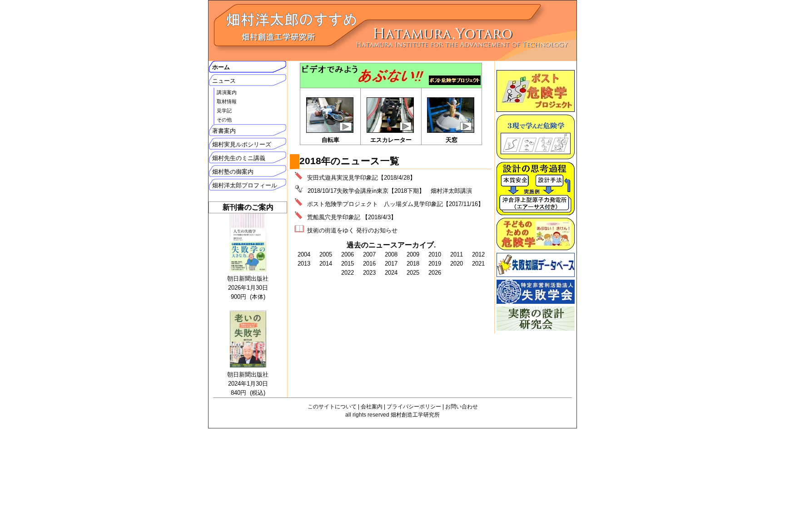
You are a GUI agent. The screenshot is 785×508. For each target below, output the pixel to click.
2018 (413, 263)
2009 (413, 254)
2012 (478, 254)
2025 (413, 272)
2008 (391, 254)
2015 (347, 263)
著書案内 (224, 130)
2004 (304, 254)
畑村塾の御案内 (232, 171)
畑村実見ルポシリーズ (241, 144)
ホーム (221, 67)
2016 (369, 263)
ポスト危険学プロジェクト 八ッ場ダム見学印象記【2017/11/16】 (395, 204)
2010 (434, 254)
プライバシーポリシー (414, 406)
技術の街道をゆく (330, 230)
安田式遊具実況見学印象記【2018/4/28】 (361, 177)
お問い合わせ (461, 406)
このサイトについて (332, 406)
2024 (391, 272)
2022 (347, 272)
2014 (325, 263)
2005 (325, 254)
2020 (456, 263)
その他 (224, 119)
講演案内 (227, 92)
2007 (369, 254)
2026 (434, 272)
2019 (434, 263)
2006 (347, 254)
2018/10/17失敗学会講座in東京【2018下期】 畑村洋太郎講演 (390, 190)
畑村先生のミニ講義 (238, 158)
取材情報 (227, 101)
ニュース (224, 80)
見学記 (224, 110)
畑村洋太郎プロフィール (244, 185)
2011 (456, 254)
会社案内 (372, 406)
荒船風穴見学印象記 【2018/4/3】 (352, 217)
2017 (391, 263)
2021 (478, 263)
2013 (304, 263)
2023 (369, 272)
